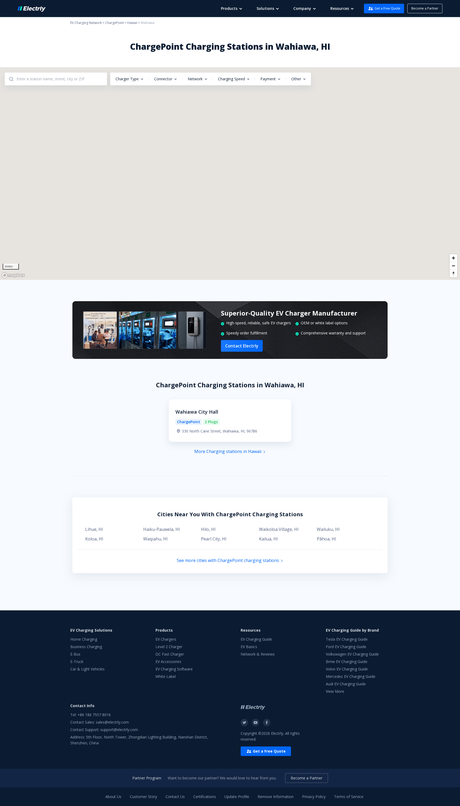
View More (335, 691)
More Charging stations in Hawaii (227, 451)
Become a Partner (424, 8)
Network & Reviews (258, 654)
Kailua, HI (268, 539)
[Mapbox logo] (13, 275)
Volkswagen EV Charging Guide (352, 654)
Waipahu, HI (155, 539)
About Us (113, 796)
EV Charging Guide (256, 639)
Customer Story (143, 796)
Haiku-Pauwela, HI (161, 529)
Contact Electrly (241, 346)
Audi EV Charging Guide (346, 683)
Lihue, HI (94, 529)
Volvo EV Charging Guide (347, 668)
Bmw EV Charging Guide (346, 661)
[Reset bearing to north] (453, 273)
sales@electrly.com (112, 722)
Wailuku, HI (328, 529)
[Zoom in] (453, 258)
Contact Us (175, 796)
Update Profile (236, 796)
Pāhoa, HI (326, 539)
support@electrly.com (119, 729)
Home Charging (83, 639)
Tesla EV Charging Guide (347, 639)
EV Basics (249, 646)
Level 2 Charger (168, 646)
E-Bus (75, 654)
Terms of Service (348, 796)
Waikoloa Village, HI (279, 529)
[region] (230, 173)
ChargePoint (114, 22)
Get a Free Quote (387, 8)
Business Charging (86, 646)
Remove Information (276, 796)
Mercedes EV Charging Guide (350, 676)
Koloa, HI (94, 539)
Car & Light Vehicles (87, 668)
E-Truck (76, 661)
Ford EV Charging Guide (346, 646)
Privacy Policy (314, 796)
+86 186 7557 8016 (94, 714)
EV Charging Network (86, 22)
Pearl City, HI (214, 539)
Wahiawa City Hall (196, 412)
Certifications (204, 796)
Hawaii (132, 22)
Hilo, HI (208, 529)
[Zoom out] (453, 266)
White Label (165, 676)
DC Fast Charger (169, 654)
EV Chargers (165, 639)
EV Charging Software (174, 668)
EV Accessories (168, 661)
